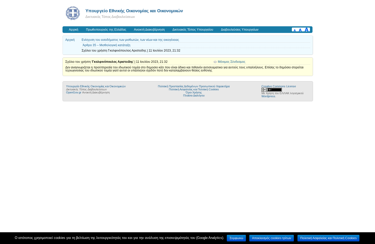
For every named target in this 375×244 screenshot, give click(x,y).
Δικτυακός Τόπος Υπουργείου (192, 29)
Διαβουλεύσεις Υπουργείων (239, 29)
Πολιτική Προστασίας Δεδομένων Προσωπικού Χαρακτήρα (194, 86)
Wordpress (268, 96)
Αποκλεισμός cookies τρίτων (271, 238)
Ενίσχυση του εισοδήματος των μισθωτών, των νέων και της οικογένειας (130, 39)
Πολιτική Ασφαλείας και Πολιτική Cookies (194, 89)
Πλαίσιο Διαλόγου (194, 95)
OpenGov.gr (73, 92)
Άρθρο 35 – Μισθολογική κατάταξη (106, 45)
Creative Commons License (278, 86)
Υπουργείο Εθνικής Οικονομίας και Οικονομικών (134, 10)
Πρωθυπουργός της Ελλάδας (106, 29)
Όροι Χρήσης (194, 92)
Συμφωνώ (236, 238)
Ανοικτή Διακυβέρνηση (149, 29)
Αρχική (73, 29)
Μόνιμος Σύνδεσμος (231, 61)
